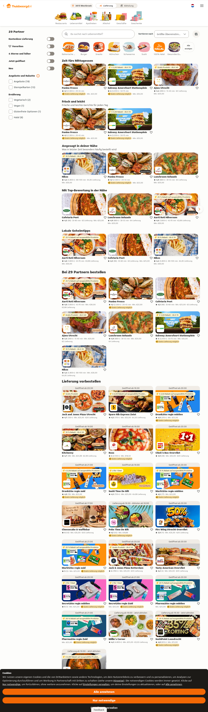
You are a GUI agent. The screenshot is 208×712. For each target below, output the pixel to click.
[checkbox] (69, 49)
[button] (17, 5)
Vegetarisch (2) (22, 99)
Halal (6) (18, 117)
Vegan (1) (19, 105)
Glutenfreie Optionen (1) (27, 111)
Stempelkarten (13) (24, 87)
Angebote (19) (22, 81)
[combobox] (101, 34)
